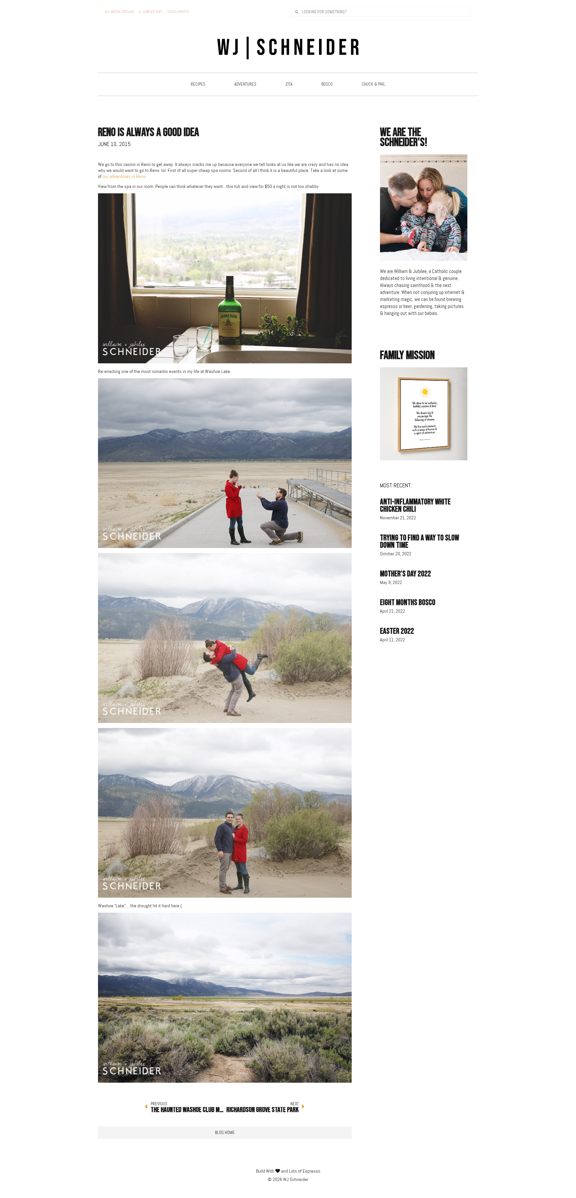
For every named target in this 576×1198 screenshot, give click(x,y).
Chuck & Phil (373, 84)
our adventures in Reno (124, 176)
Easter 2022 (397, 631)
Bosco (327, 84)
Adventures (245, 84)
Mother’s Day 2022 (405, 574)
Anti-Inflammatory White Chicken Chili (415, 505)
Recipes (198, 84)
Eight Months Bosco (407, 602)
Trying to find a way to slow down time (419, 541)
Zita (288, 84)
